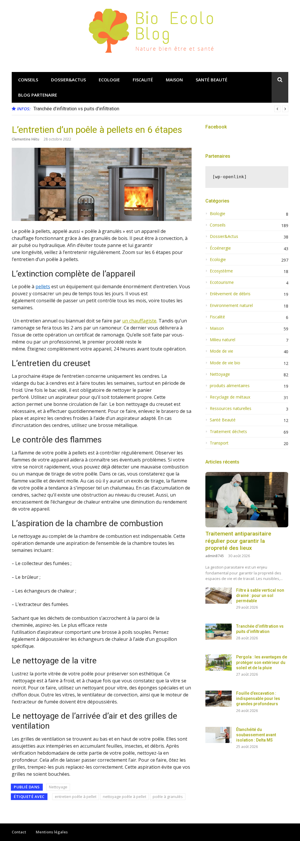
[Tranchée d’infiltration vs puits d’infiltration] (218, 632)
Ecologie (109, 80)
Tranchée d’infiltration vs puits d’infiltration (76, 108)
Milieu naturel (222, 339)
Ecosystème (221, 271)
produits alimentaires (230, 385)
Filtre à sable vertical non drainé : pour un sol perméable (260, 595)
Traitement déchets (228, 431)
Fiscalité (143, 80)
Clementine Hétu (25, 139)
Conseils (28, 80)
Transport (219, 443)
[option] (160, 109)
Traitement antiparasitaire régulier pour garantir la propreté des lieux (238, 540)
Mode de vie (221, 351)
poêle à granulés (168, 796)
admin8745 (214, 555)
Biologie (217, 213)
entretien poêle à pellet (75, 796)
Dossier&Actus (68, 80)
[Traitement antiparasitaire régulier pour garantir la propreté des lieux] (246, 499)
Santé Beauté (211, 80)
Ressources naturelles (230, 408)
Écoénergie (220, 248)
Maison (174, 80)
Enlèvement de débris (230, 293)
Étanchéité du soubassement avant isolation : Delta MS (256, 734)
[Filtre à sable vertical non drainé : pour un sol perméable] (218, 596)
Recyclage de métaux (230, 397)
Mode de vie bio (225, 362)
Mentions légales (52, 832)
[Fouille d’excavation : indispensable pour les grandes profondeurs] (218, 699)
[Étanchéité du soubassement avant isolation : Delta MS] (218, 735)
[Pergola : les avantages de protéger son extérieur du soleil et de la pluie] (218, 662)
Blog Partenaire (37, 95)
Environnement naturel (231, 305)
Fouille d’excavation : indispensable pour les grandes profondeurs (258, 698)
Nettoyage (58, 786)
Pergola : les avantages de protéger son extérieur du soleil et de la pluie (261, 662)
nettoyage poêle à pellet (124, 796)
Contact (19, 832)
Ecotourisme (222, 282)
